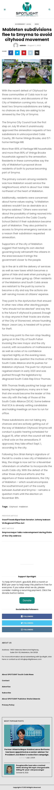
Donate (27, 600)
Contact (5, 680)
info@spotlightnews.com (31, 659)
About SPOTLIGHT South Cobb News (18, 674)
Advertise (6, 687)
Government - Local (23, 24)
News (37, 24)
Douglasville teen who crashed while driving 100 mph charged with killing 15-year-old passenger (32, 767)
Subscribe (6, 693)
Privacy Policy (8, 705)
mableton (23, 506)
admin (23, 45)
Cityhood (13, 506)
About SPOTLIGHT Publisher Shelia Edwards (21, 699)
